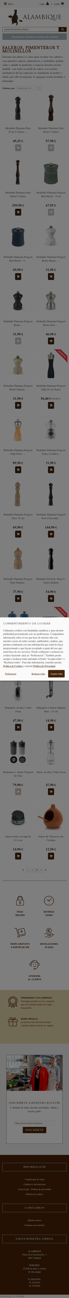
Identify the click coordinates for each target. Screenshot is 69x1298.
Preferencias (10, 673)
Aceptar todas (56, 673)
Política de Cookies (13, 666)
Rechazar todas (38, 673)
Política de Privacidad (44, 666)
